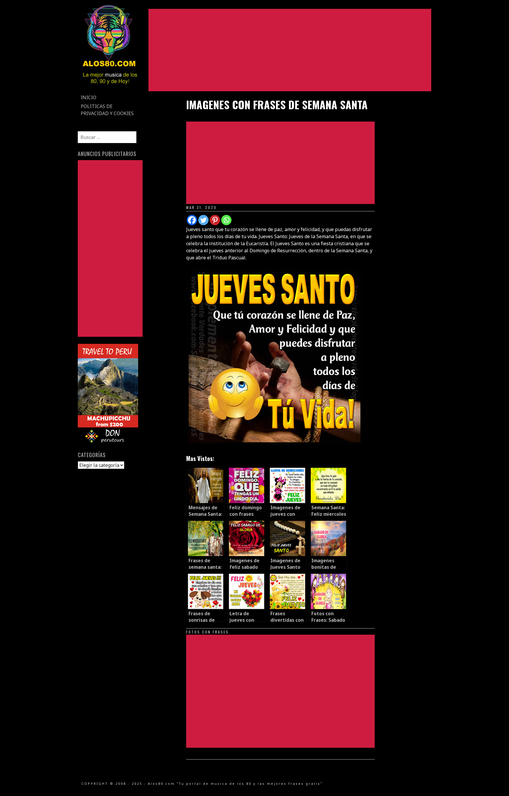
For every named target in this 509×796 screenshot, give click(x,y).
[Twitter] (203, 220)
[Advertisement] (289, 50)
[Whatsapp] (226, 220)
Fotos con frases (207, 631)
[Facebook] (192, 220)
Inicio (88, 97)
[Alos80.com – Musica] (110, 89)
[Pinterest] (215, 220)
